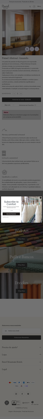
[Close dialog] (41, 198)
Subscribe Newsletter (11, 213)
